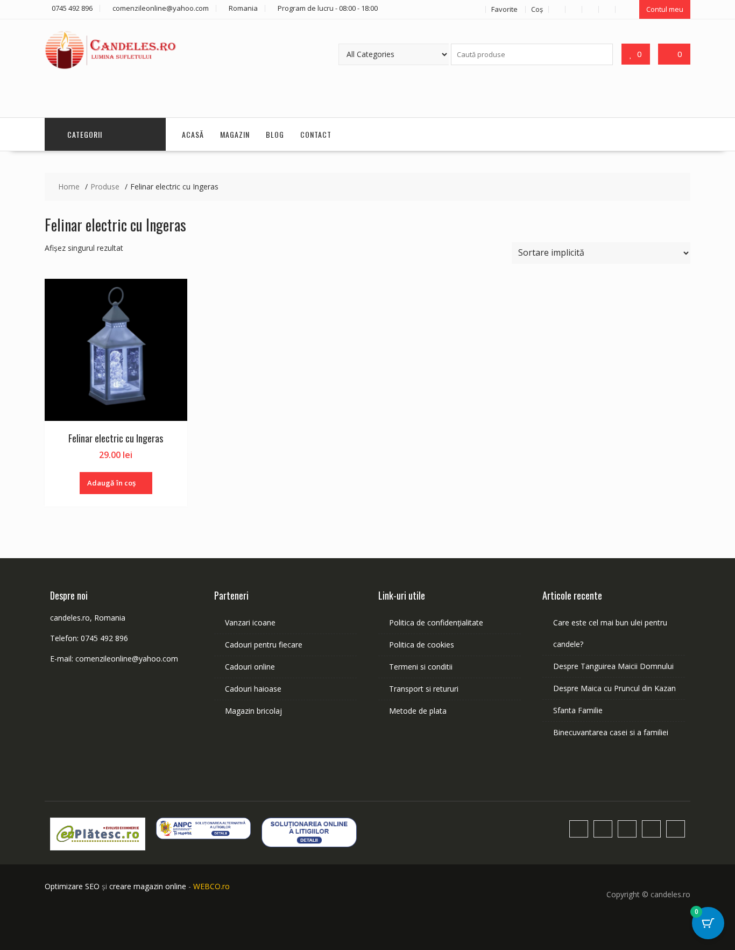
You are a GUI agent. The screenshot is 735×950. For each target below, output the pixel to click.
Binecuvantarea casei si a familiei (610, 732)
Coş (537, 9)
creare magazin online (147, 886)
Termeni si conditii (421, 667)
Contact (315, 134)
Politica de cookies (421, 644)
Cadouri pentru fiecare (263, 644)
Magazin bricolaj (253, 711)
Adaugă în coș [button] (111, 483)
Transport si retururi (423, 689)
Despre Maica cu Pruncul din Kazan (614, 688)
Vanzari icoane (250, 622)
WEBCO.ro (211, 886)
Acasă (193, 134)
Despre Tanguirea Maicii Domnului (613, 666)
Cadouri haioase (253, 689)
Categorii (84, 134)
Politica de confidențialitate (436, 622)
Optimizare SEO (72, 886)
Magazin (235, 134)
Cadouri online (250, 667)
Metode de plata (418, 711)
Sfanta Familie (578, 710)
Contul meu (664, 9)
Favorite (504, 9)
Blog (275, 134)
